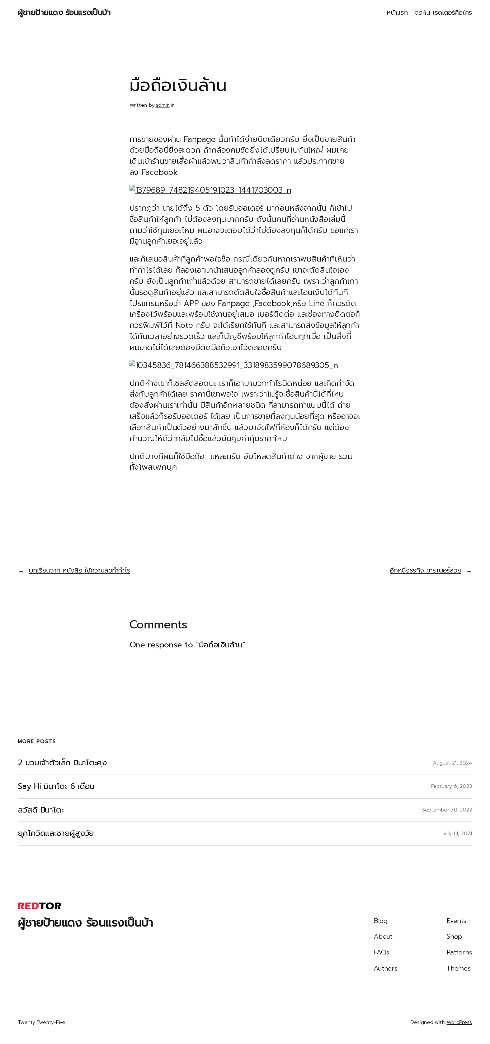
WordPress (459, 1022)
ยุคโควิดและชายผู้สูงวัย (56, 833)
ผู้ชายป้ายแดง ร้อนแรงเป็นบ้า (64, 12)
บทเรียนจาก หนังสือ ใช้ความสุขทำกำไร (79, 570)
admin (162, 105)
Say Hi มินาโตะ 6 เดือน (56, 786)
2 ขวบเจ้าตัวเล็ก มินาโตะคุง (62, 762)
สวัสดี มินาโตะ (41, 810)
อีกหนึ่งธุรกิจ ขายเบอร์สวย (425, 570)
